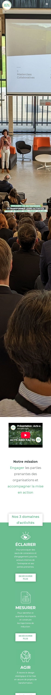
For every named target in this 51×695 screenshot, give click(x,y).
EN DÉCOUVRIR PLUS (25, 577)
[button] (47, 4)
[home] (6, 5)
